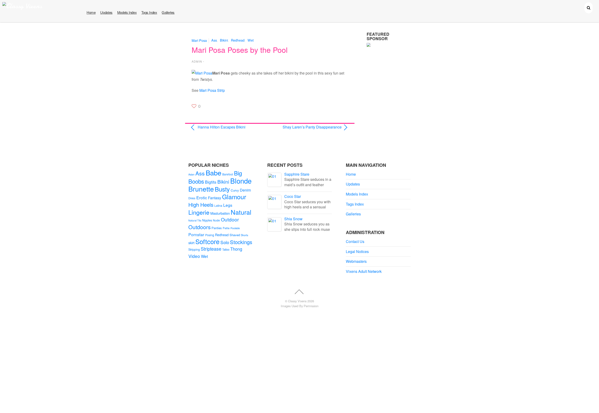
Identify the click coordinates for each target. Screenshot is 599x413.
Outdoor (230, 219)
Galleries (168, 12)
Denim (245, 190)
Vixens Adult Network (364, 271)
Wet (251, 40)
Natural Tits (194, 220)
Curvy (235, 190)
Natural (241, 212)
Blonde (241, 180)
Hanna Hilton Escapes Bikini (221, 127)
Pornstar (196, 234)
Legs (227, 205)
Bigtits (210, 182)
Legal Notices (357, 251)
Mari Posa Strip (212, 90)
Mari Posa (199, 40)
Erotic (201, 197)
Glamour (234, 196)
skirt (191, 242)
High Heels (200, 204)
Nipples (207, 220)
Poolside (235, 228)
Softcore (207, 241)
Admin (197, 61)
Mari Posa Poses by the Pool (240, 49)
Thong (236, 249)
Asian (191, 174)
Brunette (201, 188)
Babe (213, 172)
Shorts (244, 235)
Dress (191, 198)
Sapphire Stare (296, 174)
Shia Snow (293, 218)
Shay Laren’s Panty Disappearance (308, 127)
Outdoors (199, 227)
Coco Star (292, 196)
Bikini (224, 40)
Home (91, 12)
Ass (214, 40)
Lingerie (198, 212)
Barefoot (227, 174)
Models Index (127, 12)
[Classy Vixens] (22, 6)
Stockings (241, 242)
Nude (216, 220)
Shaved (235, 235)
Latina (218, 205)
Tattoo (225, 249)
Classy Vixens (297, 301)
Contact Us (355, 241)
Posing (209, 235)
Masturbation (220, 213)
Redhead (238, 40)
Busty (222, 189)
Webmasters (356, 261)
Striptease (211, 249)
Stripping (194, 249)
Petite (226, 228)
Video (194, 256)
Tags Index (149, 12)
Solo (224, 242)
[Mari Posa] (202, 73)
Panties (217, 228)
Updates (106, 12)
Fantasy (214, 197)
